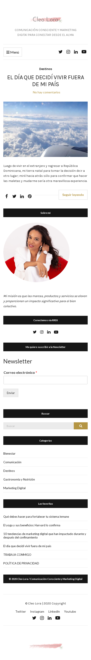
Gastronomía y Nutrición (19, 479)
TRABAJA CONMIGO (17, 554)
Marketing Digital (14, 488)
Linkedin (54, 611)
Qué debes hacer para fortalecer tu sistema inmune (36, 516)
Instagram (37, 611)
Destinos (45, 69)
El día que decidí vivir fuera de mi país (45, 81)
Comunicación (12, 462)
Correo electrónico (20, 372)
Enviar (11, 393)
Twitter (20, 611)
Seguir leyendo (73, 195)
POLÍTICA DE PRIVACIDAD (21, 563)
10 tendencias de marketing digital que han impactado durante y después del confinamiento (44, 535)
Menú (14, 52)
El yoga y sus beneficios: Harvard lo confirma (31, 525)
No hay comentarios (46, 92)
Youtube (70, 611)
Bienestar (9, 453)
